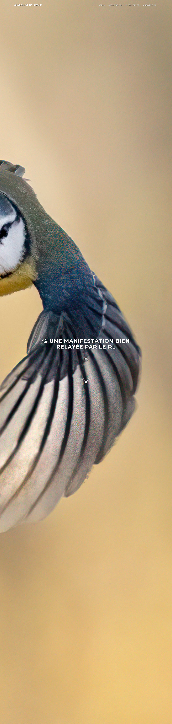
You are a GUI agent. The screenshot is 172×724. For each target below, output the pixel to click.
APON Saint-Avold (29, 5)
